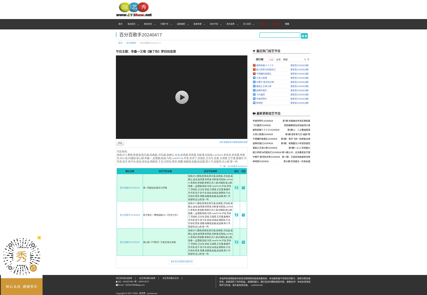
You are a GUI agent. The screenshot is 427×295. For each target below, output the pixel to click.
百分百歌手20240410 (130, 187)
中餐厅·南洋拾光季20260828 (266, 156)
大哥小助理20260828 (263, 134)
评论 (120, 143)
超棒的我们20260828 (263, 143)
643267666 (128, 281)
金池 (177, 154)
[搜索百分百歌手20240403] (243, 215)
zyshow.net (152, 293)
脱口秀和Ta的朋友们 (266, 69)
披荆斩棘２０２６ (265, 65)
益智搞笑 (181, 24)
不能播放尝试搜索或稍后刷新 (235, 142)
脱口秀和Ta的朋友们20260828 (267, 152)
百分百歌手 (131, 43)
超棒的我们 (261, 90)
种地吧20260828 (261, 161)
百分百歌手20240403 (130, 214)
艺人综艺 (247, 24)
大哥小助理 (261, 77)
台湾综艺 (263, 24)
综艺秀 (142, 293)
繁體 (287, 24)
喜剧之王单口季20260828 (265, 147)
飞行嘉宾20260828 (262, 125)
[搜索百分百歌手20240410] (243, 188)
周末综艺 (148, 24)
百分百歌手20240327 (130, 242)
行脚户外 (164, 24)
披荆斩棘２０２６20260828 (266, 129)
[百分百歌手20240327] (236, 242)
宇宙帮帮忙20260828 (263, 120)
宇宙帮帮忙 (261, 98)
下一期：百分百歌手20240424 (233, 166)
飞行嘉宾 (260, 94)
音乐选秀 (231, 24)
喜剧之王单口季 (263, 86)
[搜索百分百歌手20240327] (243, 242)
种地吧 (259, 102)
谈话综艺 (131, 24)
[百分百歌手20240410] (236, 188)
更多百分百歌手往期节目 (182, 261)
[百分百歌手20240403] (236, 215)
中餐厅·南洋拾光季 (265, 81)
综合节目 (214, 24)
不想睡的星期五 (263, 73)
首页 (120, 24)
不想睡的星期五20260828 (265, 138)
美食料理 (197, 24)
